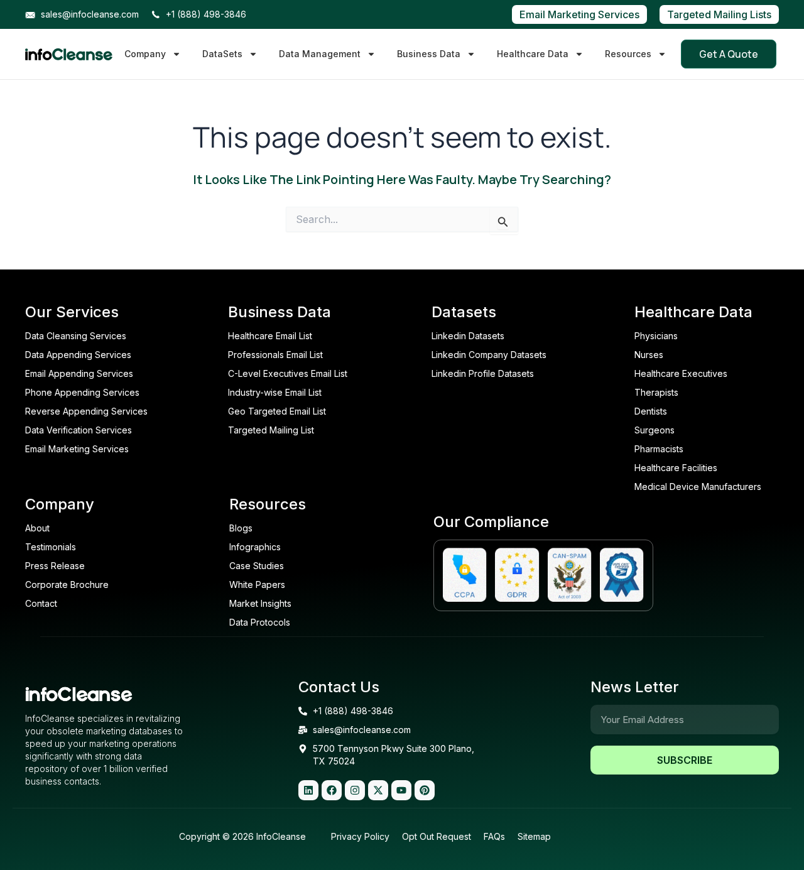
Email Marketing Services (579, 14)
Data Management (320, 53)
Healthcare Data (532, 53)
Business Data (428, 53)
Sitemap (534, 836)
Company (145, 53)
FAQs (494, 836)
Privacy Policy (360, 836)
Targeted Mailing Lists (719, 14)
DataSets (222, 53)
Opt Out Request (436, 836)
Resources (628, 53)
